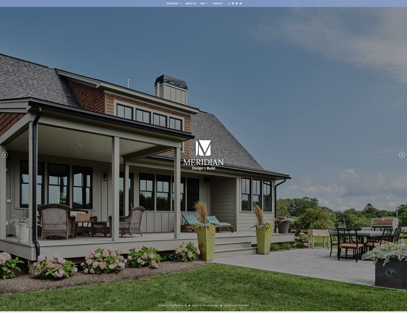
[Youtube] (240, 3)
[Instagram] (229, 3)
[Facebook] (233, 3)
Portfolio (172, 3)
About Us (191, 3)
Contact (218, 3)
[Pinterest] (237, 3)
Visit (202, 3)
